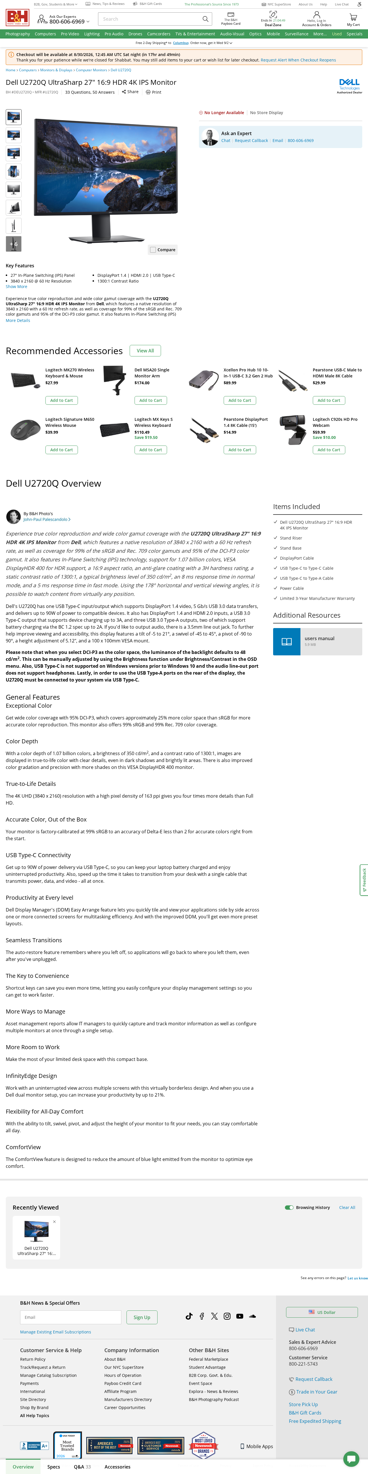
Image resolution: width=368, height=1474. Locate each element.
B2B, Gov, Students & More (54, 4)
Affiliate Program (120, 1391)
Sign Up (142, 1317)
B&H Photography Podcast (214, 1399)
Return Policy (32, 1359)
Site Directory (33, 1399)
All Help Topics (34, 1415)
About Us (306, 4)
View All (145, 351)
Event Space (200, 1383)
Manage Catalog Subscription (48, 1375)
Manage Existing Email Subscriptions (55, 1331)
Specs (53, 1467)
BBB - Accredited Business (34, 1446)
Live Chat (342, 4)
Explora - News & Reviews (213, 1391)
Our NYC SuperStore (124, 1367)
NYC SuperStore (279, 4)
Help (323, 4)
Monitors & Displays (56, 70)
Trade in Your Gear (317, 1392)
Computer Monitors (91, 70)
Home (11, 70)
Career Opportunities (124, 1407)
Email (30, 1317)
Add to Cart (61, 400)
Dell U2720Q (121, 70)
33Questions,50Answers (90, 92)
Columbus (181, 43)
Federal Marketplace (208, 1359)
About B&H (114, 1359)
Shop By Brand (34, 1407)
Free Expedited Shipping (315, 1421)
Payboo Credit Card (122, 1383)
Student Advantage (207, 1367)
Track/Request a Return (43, 1367)
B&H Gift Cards (305, 1413)
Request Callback (314, 1379)
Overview (23, 1467)
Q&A (82, 1467)
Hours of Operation (122, 1375)
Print (156, 92)
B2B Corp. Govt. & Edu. (211, 1375)
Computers (28, 70)
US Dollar (326, 1312)
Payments (29, 1383)
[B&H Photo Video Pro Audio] (20, 17)
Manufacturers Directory (128, 1399)
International (32, 1391)
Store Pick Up (303, 1404)
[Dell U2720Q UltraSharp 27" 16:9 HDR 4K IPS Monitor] (106, 181)
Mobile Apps (259, 1446)
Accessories (118, 1467)
